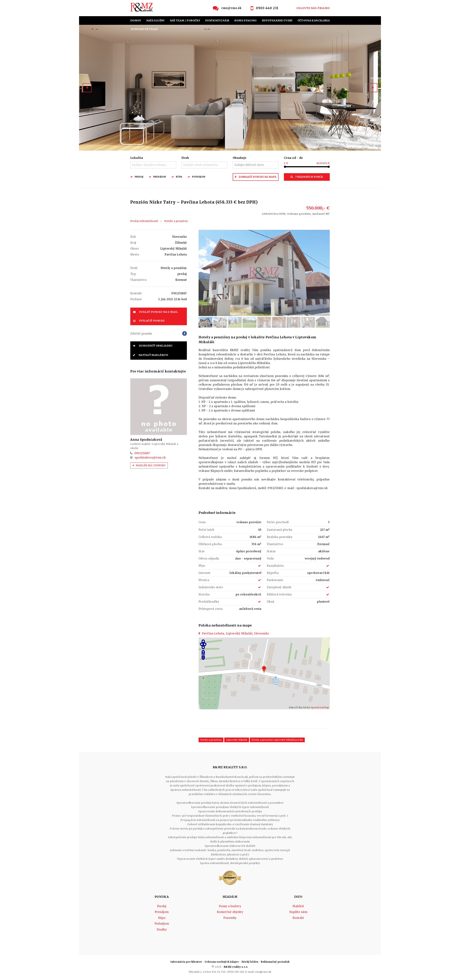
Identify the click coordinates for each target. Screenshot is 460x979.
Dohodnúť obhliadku (155, 345)
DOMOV (135, 20)
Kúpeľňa (273, 573)
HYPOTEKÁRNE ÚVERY (277, 20)
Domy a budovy (230, 906)
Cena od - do (293, 158)
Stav (202, 551)
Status (271, 551)
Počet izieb (206, 529)
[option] (230, 88)
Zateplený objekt (279, 587)
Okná (270, 601)
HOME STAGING (245, 20)
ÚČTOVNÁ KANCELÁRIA (314, 20)
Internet (205, 573)
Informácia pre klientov (186, 961)
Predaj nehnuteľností (144, 221)
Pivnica (204, 580)
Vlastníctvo (275, 544)
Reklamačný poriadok (275, 961)
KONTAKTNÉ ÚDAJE (144, 29)
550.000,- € (296, 210)
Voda (270, 558)
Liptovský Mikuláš (236, 739)
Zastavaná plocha (279, 529)
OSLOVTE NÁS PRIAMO (313, 8)
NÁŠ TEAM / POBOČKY (185, 20)
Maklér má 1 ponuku (150, 465)
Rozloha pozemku (279, 537)
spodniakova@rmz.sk (150, 457)
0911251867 (142, 453)
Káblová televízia (279, 594)
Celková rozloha (210, 537)
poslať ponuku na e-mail (158, 312)
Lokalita (136, 158)
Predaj (139, 176)
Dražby (162, 929)
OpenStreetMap (319, 707)
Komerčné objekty (230, 912)
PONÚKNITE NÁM (217, 20)
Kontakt (298, 918)
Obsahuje (240, 158)
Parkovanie (275, 580)
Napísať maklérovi (153, 355)
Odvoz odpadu (209, 558)
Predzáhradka (209, 601)
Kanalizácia (275, 565)
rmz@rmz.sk (231, 8)
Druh (185, 158)
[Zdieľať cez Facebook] (184, 333)
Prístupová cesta (211, 609)
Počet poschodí (278, 522)
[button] (87, 87)
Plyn (202, 565)
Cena (202, 522)
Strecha (204, 594)
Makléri (298, 906)
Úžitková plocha (210, 544)
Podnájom (198, 176)
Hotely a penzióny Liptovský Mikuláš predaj (277, 739)
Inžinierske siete (211, 587)
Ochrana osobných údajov (222, 961)
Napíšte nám (298, 912)
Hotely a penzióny (176, 221)
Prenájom (159, 176)
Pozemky (229, 918)
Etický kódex (250, 961)
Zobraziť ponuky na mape (257, 176)
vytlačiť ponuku (151, 320)
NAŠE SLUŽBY (155, 20)
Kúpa (179, 176)
